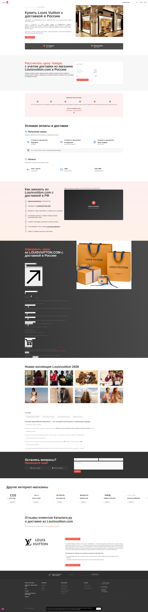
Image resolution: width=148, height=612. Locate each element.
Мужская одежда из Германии (64, 416)
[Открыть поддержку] (2, 609)
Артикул (26, 306)
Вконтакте (101, 596)
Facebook (104, 596)
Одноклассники (119, 596)
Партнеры (43, 588)
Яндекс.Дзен (122, 596)
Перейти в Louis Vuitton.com (73, 565)
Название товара (28, 296)
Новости (27, 596)
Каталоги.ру (27, 7)
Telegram (113, 596)
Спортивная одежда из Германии (32, 416)
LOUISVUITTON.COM (43, 206)
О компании (44, 585)
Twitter (107, 596)
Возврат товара (64, 588)
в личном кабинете (53, 226)
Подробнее (12, 502)
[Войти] (136, 2)
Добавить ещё (35, 357)
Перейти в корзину (28, 357)
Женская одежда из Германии (49, 416)
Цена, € (26, 325)
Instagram (110, 596)
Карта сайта (63, 593)
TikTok (101, 599)
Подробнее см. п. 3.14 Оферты (59, 350)
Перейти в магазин (30, 37)
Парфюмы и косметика (77, 416)
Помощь (86, 582)
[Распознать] (25, 266)
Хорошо (98, 608)
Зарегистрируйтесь (34, 201)
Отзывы (43, 586)
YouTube (116, 596)
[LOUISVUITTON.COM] (36, 378)
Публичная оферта (64, 591)
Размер (26, 318)
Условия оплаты (64, 585)
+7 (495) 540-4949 (125, 2)
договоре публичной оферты (54, 150)
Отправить (77, 471)
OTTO (26, 588)
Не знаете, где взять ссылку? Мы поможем (33, 267)
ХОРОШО (27, 352)
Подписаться (95, 574)
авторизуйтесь (51, 526)
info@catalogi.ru (105, 586)
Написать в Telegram (36, 468)
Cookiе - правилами (76, 609)
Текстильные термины (88, 588)
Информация (64, 582)
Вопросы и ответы (87, 585)
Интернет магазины (33, 7)
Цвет (26, 314)
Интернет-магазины (29, 582)
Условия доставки (64, 586)
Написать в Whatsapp (58, 468)
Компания (44, 582)
